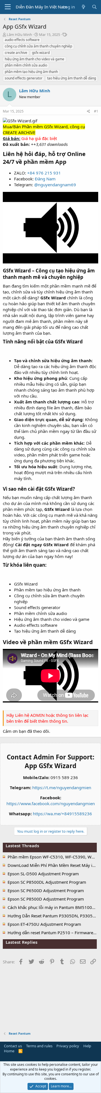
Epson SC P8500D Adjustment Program (46, 899)
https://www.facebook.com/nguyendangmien (50, 803)
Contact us (13, 1045)
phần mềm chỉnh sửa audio (26, 65)
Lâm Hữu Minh (19, 34)
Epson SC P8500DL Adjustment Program (47, 882)
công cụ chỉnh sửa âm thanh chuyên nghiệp (38, 46)
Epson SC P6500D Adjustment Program (46, 890)
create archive (16, 52)
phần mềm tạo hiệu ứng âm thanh (31, 71)
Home (9, 1050)
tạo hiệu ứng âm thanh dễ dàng (71, 78)
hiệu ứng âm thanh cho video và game (34, 59)
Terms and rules (39, 1045)
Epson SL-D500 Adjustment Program (43, 873)
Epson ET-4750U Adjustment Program (44, 924)
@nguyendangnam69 (55, 184)
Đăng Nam (45, 179)
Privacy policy (67, 1045)
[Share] (88, 111)
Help (87, 1045)
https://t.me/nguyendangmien (61, 787)
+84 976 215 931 (44, 173)
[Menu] (7, 7)
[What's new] (83, 7)
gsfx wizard (41, 52)
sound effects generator (23, 78)
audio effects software (22, 39)
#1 (96, 111)
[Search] (94, 7)
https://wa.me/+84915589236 (62, 813)
